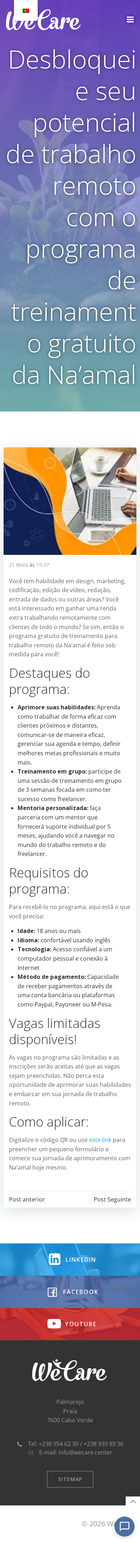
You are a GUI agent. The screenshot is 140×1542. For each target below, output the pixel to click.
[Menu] (130, 20)
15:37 (42, 564)
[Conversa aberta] (125, 1527)
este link (100, 1140)
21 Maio (18, 564)
